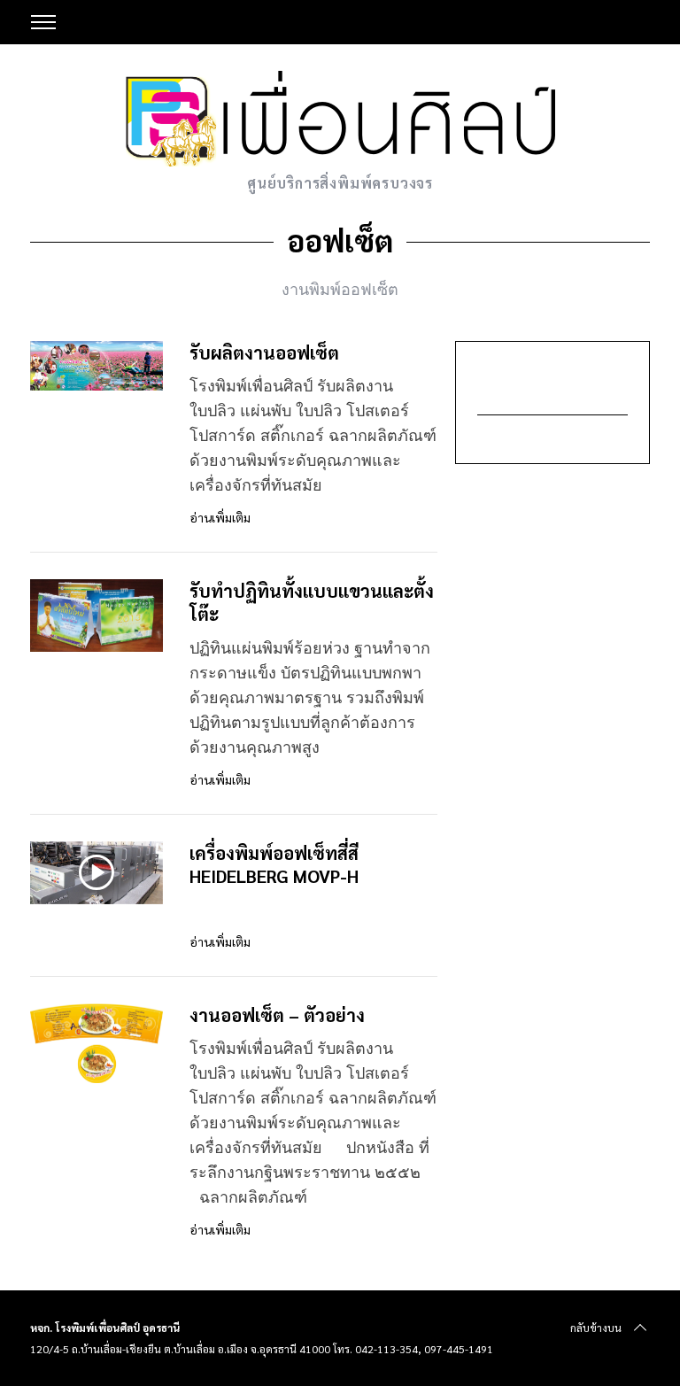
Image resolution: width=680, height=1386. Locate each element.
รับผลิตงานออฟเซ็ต (264, 352)
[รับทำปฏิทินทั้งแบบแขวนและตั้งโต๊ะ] (96, 615)
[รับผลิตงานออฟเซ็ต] (96, 366)
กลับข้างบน (596, 1327)
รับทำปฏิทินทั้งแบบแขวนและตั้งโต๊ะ (311, 601)
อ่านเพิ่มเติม (220, 517)
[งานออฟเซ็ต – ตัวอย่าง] (96, 1043)
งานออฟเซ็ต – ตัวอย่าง (277, 1014)
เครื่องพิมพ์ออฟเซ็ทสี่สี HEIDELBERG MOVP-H (274, 863)
